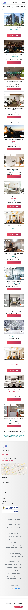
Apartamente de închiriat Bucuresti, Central (14, 566)
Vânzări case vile (14, 530)
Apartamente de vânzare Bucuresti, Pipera (14, 527)
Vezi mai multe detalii (14, 35)
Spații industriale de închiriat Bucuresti (14, 576)
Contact (4, 495)
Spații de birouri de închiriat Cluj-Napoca (14, 572)
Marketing (20, 603)
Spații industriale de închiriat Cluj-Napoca (14, 578)
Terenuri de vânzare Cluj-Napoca (14, 544)
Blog (3, 490)
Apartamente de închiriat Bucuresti (14, 562)
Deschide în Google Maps (7, 460)
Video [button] (17, 164)
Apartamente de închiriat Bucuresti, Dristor (14, 567)
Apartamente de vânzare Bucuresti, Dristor (14, 525)
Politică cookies (5, 501)
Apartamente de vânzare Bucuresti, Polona (14, 522)
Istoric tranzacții (6, 492)
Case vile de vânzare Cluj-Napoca (14, 531)
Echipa (3, 487)
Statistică (14, 603)
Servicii (3, 485)
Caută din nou (5, 10)
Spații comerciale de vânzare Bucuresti (14, 554)
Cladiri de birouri (6, 482)
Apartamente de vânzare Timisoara (14, 524)
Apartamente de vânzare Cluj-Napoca (14, 521)
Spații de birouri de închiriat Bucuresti (14, 573)
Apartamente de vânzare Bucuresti (14, 519)
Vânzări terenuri (14, 542)
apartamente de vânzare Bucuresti (18, 434)
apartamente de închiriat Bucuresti (9, 435)
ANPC (3, 498)
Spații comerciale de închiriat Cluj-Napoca (14, 575)
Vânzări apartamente (14, 518)
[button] (25, 10)
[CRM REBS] (16, 588)
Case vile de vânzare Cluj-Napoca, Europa (14, 536)
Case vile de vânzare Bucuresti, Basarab (14, 538)
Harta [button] (22, 24)
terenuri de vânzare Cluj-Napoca (16, 436)
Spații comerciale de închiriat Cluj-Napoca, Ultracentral (14, 579)
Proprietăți (4, 477)
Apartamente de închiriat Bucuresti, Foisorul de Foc (14, 564)
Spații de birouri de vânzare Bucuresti (14, 553)
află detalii (14, 601)
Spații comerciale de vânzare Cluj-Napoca (14, 551)
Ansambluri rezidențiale (7, 480)
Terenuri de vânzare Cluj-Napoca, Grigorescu (14, 547)
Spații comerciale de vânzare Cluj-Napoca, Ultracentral (14, 556)
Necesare (9, 603)
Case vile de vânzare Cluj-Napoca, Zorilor (14, 539)
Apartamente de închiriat (14, 561)
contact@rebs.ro (5, 456)
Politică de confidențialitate (7, 503)
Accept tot (18, 606)
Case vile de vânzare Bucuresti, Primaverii (14, 535)
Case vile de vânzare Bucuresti (14, 533)
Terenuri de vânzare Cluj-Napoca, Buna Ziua (14, 545)
